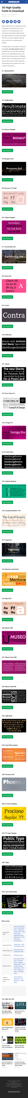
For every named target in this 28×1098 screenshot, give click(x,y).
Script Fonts (17, 978)
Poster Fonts (17, 944)
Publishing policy (19, 1086)
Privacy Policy (14, 1087)
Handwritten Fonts (19, 951)
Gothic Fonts (17, 967)
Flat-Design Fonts (18, 949)
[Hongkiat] (14, 2)
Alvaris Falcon (6, 14)
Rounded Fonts (18, 940)
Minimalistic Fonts (19, 935)
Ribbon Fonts (17, 937)
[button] (3, 21)
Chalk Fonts (21, 929)
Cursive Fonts (17, 931)
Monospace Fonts (18, 955)
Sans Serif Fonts (18, 977)
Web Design (14, 14)
